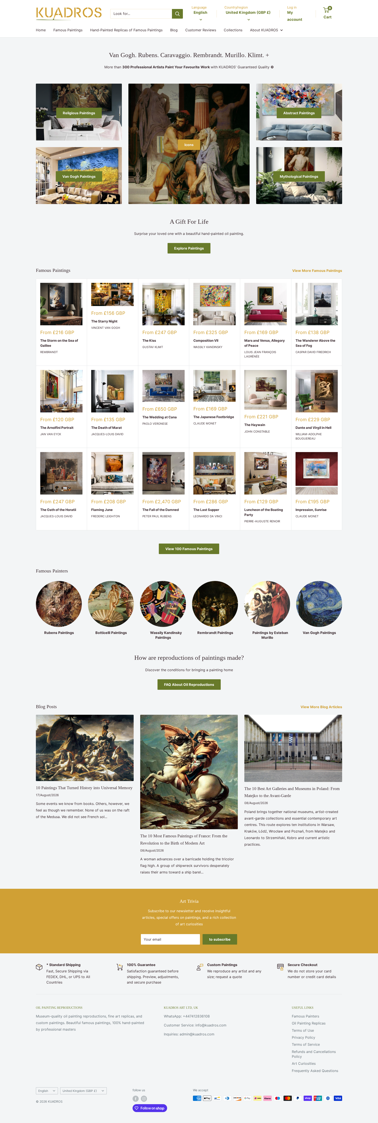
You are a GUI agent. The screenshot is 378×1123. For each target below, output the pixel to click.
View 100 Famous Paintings (189, 549)
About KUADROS (264, 30)
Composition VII (205, 340)
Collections (233, 30)
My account (294, 16)
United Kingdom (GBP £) (80, 1091)
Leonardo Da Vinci (207, 516)
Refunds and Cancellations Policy (314, 1054)
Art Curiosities (304, 1063)
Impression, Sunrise (311, 510)
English (43, 1091)
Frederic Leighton (105, 516)
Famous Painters (305, 1016)
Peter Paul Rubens (157, 516)
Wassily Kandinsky (207, 347)
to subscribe (220, 939)
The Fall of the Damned (160, 510)
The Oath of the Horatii (58, 510)
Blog (174, 30)
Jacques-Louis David (107, 434)
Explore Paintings (189, 248)
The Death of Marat (106, 428)
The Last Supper (206, 510)
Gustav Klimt (152, 347)
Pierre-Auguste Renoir (262, 521)
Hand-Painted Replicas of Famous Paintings (126, 30)
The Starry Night (104, 321)
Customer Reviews (200, 30)
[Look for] (177, 14)
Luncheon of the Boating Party (263, 512)
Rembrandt (49, 352)
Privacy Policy (303, 1037)
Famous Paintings (67, 30)
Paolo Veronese (155, 423)
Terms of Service (306, 1044)
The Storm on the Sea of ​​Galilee (59, 343)
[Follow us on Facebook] (136, 1099)
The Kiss (149, 340)
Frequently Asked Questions (315, 1070)
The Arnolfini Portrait (57, 428)
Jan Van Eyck (50, 434)
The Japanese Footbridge (213, 417)
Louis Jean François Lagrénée (260, 354)
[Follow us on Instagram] (144, 1099)
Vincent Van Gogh (105, 327)
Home (41, 30)
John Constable (257, 431)
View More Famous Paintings (317, 270)
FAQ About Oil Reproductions (189, 684)
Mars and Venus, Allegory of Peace (264, 343)
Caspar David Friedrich (313, 352)
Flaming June (102, 510)
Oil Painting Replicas (309, 1023)
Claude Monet (204, 423)
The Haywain (254, 425)
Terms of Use (303, 1030)
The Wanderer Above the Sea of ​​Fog (315, 343)
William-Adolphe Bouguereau (309, 436)
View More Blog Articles (322, 707)
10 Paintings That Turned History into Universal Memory (84, 787)
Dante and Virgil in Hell (313, 428)
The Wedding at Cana (159, 417)
